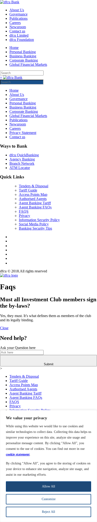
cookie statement (18, 454)
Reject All (48, 512)
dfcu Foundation (21, 40)
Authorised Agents (33, 199)
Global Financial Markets (28, 65)
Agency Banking (22, 159)
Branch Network (21, 163)
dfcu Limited (18, 35)
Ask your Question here (18, 348)
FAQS (23, 211)
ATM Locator (19, 168)
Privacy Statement (22, 133)
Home (14, 48)
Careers (15, 23)
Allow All (48, 486)
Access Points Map (33, 194)
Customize (49, 499)
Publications (18, 18)
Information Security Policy (39, 220)
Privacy (24, 216)
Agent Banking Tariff (35, 203)
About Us (16, 10)
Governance (18, 14)
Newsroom (17, 27)
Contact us (17, 31)
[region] (48, 466)
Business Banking (22, 56)
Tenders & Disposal (33, 186)
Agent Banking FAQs (35, 207)
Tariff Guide (28, 190)
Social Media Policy (34, 224)
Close (4, 328)
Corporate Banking (23, 60)
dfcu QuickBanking (24, 155)
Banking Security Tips (35, 228)
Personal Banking (22, 52)
